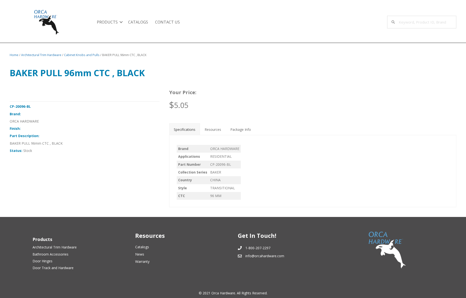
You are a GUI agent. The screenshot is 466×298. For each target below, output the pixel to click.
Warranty (142, 261)
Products (107, 22)
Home (14, 55)
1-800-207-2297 (257, 248)
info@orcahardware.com (264, 256)
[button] (121, 22)
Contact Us (167, 22)
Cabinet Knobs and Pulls (82, 55)
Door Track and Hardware (53, 267)
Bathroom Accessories (50, 254)
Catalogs (138, 22)
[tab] (184, 129)
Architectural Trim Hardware (41, 55)
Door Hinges (42, 261)
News (139, 254)
